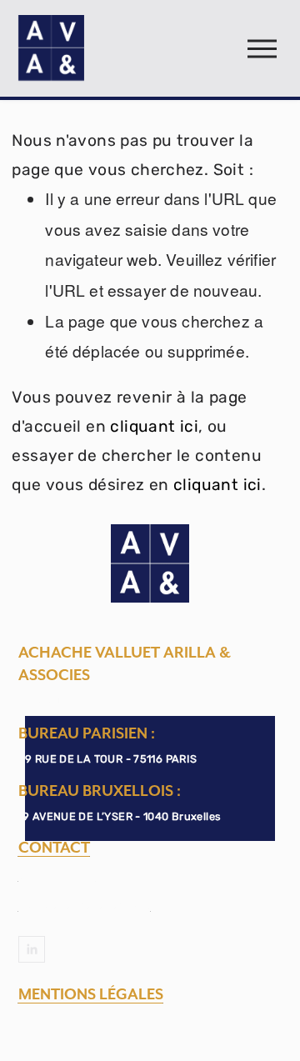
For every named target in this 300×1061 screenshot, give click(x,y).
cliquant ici (154, 426)
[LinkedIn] (31, 949)
